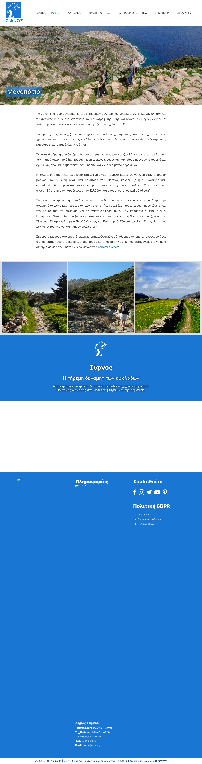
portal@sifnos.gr (92, 745)
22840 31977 (96, 736)
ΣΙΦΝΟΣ (14, 20)
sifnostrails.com (108, 247)
